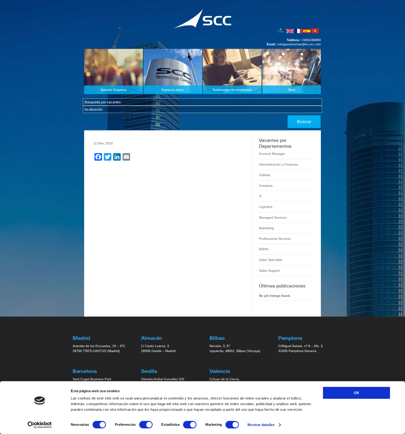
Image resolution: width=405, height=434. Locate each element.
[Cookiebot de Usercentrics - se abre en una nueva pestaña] (39, 424)
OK (356, 393)
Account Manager (272, 153)
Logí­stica (265, 207)
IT (260, 196)
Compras (266, 185)
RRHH (263, 249)
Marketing (266, 228)
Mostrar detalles (261, 425)
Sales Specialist (270, 260)
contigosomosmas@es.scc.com (299, 44)
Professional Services (275, 238)
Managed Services (273, 217)
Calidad (264, 175)
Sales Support (269, 270)
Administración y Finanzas (278, 164)
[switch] (146, 424)
